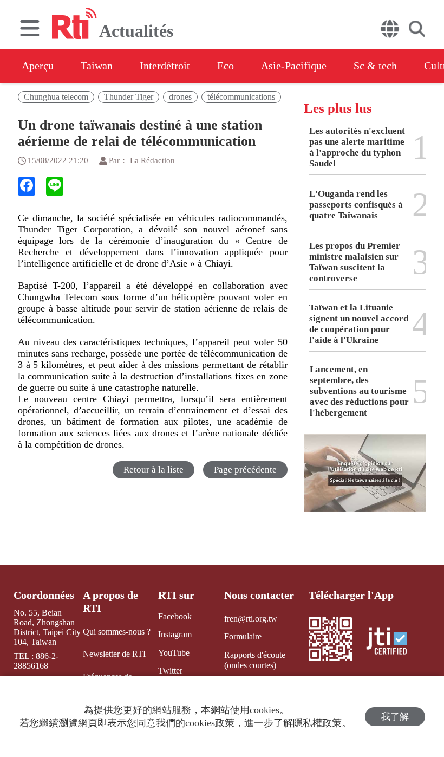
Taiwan (97, 66)
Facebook (175, 616)
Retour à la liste (153, 469)
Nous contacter (259, 595)
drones (180, 96)
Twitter (170, 670)
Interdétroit (165, 66)
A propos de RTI (110, 601)
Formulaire (243, 636)
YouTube (174, 652)
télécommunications (241, 96)
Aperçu (38, 66)
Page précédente (245, 469)
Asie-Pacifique (294, 66)
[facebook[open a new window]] (26, 186)
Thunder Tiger (128, 96)
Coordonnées (44, 595)
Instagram (175, 634)
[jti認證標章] (393, 642)
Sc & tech (375, 66)
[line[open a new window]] (54, 186)
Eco (225, 66)
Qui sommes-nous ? (117, 631)
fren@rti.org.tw (250, 618)
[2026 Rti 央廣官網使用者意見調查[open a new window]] (365, 480)
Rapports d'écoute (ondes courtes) (254, 660)
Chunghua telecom (56, 96)
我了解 (395, 716)
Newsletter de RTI (114, 653)
